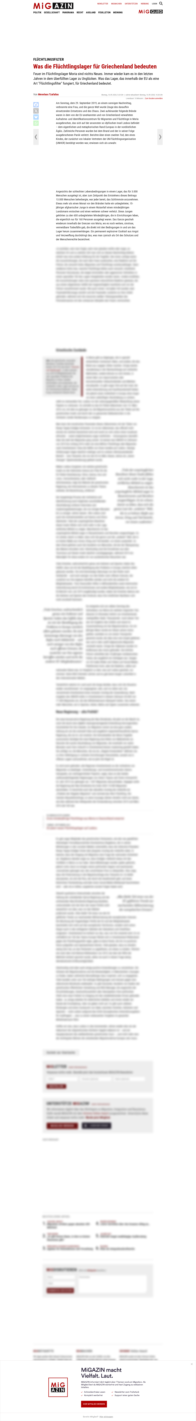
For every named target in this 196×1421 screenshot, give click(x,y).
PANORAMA (68, 12)
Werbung (145, 4)
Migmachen (116, 4)
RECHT (80, 12)
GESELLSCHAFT (52, 12)
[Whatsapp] (36, 123)
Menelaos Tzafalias (48, 94)
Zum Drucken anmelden (154, 98)
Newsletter (102, 4)
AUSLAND (91, 12)
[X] (36, 111)
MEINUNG (118, 12)
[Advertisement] (98, 35)
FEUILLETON (104, 12)
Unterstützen (131, 4)
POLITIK (37, 12)
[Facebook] (36, 104)
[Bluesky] (36, 117)
